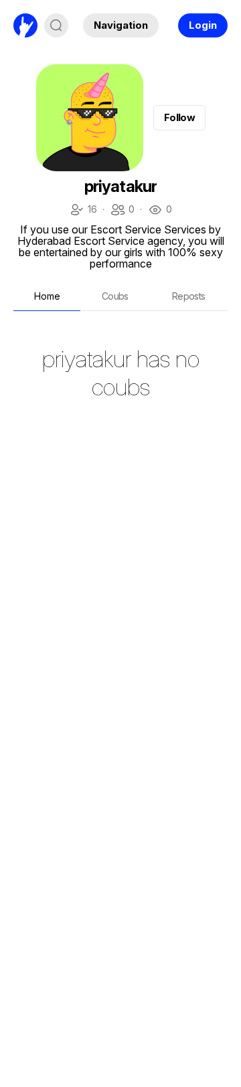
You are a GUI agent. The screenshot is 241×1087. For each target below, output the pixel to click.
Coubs (115, 296)
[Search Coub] (56, 25)
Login (203, 25)
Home (47, 296)
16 (83, 210)
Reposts (189, 296)
